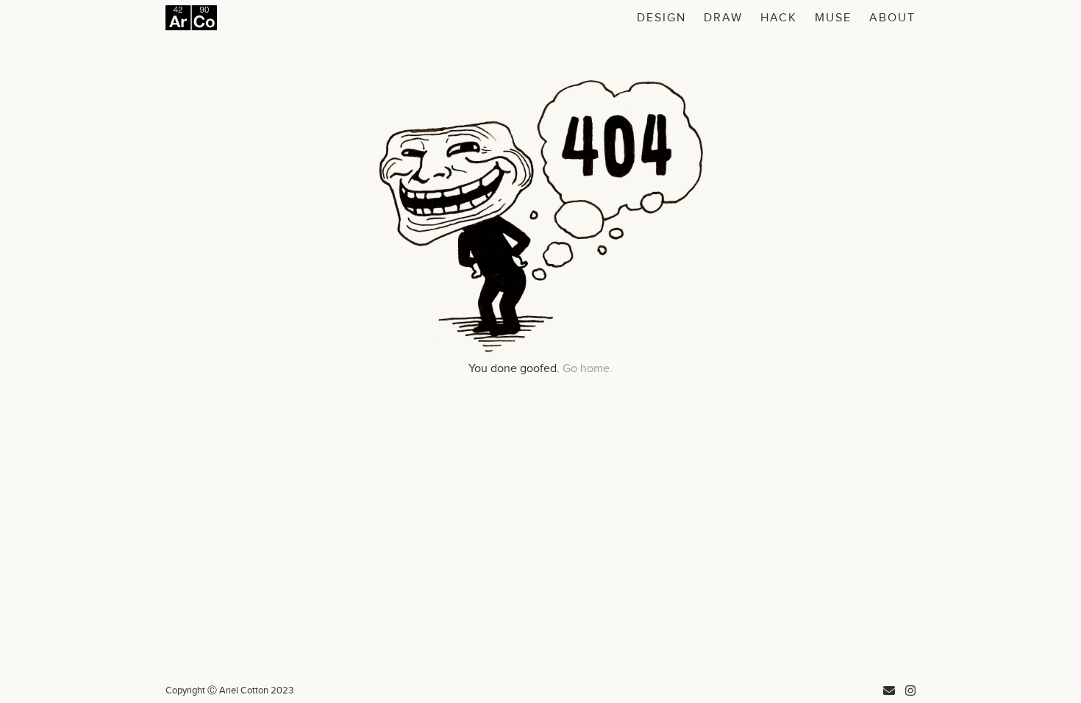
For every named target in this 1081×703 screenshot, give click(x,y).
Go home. (588, 369)
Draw (723, 18)
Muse (833, 18)
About (892, 18)
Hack (778, 18)
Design (661, 18)
